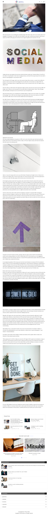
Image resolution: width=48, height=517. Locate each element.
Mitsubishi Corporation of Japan (35, 453)
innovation (24, 501)
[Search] (41, 1)
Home (13, 25)
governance (24, 496)
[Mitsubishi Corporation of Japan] (35, 445)
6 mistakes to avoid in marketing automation (15, 484)
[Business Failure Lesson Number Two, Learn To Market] (27, 420)
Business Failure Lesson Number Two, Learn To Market (17, 471)
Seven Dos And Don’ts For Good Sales (14, 478)
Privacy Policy (27, 511)
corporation (24, 504)
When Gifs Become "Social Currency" (29, 25)
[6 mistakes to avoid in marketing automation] (27, 427)
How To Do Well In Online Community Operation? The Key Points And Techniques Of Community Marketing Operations (26, 466)
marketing (24, 499)
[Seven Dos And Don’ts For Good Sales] (6, 427)
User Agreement (21, 511)
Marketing (19, 25)
